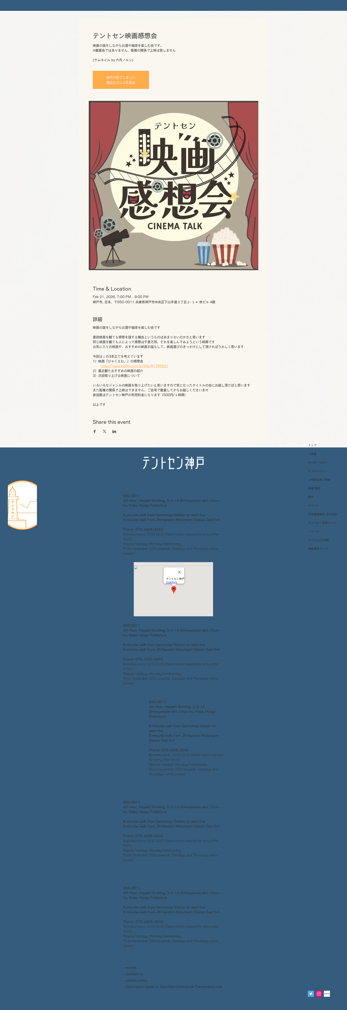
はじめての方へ (318, 462)
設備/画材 (314, 488)
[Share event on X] (104, 431)
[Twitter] (311, 994)
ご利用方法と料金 (319, 479)
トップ (312, 445)
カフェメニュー (318, 471)
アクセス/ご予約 (318, 540)
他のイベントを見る (120, 82)
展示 (311, 497)
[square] (327, 994)
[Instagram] (319, 994)
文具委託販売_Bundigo (321, 514)
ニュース (313, 531)
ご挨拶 (312, 453)
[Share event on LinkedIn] (114, 431)
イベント (313, 505)
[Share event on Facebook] (95, 431)
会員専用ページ (318, 548)
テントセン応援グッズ (321, 522)
